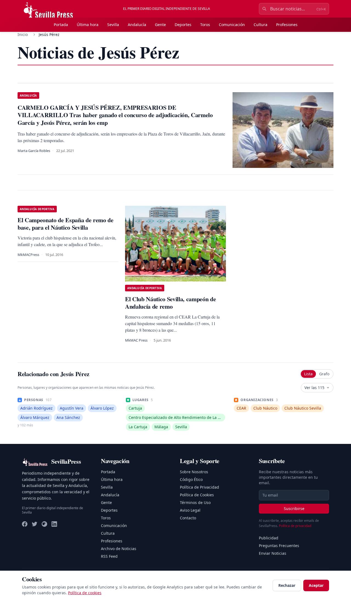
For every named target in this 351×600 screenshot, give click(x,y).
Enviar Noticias (272, 553)
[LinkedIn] (54, 524)
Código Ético (191, 479)
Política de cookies (84, 592)
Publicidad (268, 537)
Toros (205, 24)
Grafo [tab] (324, 373)
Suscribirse (294, 508)
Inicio (23, 34)
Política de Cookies (197, 494)
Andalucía (137, 24)
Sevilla (113, 24)
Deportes (183, 24)
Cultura (260, 24)
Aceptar (316, 585)
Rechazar (286, 585)
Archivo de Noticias (118, 548)
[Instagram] (44, 524)
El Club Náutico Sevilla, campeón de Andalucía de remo (170, 302)
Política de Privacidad (199, 487)
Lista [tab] (308, 373)
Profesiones (287, 24)
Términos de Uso (195, 502)
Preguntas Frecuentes (279, 545)
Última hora (87, 24)
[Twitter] (34, 524)
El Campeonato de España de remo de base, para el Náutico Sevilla (66, 223)
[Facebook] (24, 524)
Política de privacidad (295, 525)
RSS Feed (109, 556)
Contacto (188, 517)
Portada (61, 24)
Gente (160, 24)
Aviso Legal (190, 510)
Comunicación (232, 24)
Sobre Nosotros (194, 471)
